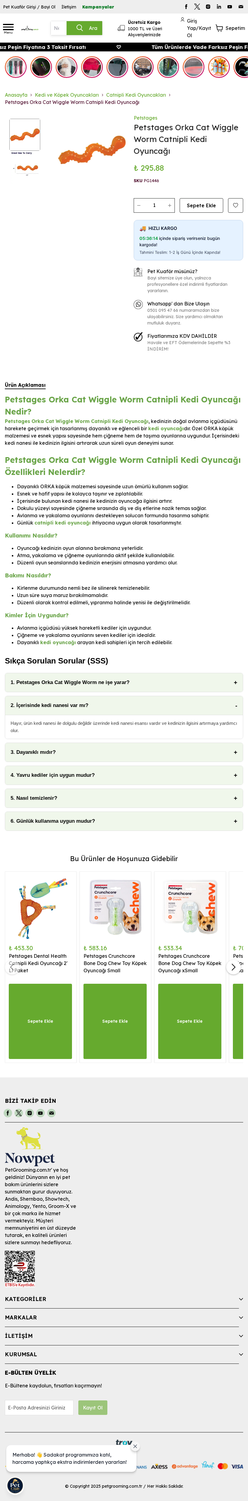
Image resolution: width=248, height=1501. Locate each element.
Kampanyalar (98, 7)
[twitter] (197, 6)
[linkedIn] (219, 6)
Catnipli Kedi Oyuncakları (136, 95)
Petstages (145, 118)
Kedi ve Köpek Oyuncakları (67, 95)
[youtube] (230, 6)
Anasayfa (16, 95)
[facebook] (186, 6)
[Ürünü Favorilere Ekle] (235, 205)
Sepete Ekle (201, 205)
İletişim (68, 7)
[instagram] (208, 6)
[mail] (241, 6)
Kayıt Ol (93, 1408)
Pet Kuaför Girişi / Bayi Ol (29, 7)
